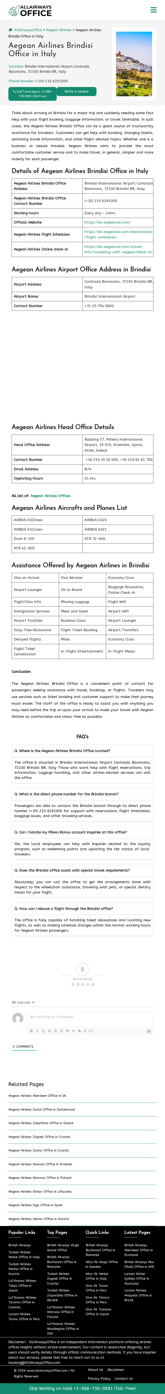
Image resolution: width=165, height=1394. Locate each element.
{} (85, 1030)
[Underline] (43, 1030)
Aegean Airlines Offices (51, 496)
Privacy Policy (99, 1379)
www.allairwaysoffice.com (47, 1370)
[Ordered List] (55, 1030)
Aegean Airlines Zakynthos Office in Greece (40, 1123)
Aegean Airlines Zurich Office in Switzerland (41, 1109)
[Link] (79, 1030)
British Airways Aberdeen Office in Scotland (138, 1250)
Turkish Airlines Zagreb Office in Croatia (59, 1278)
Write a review (77, 91)
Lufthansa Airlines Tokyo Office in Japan (22, 1285)
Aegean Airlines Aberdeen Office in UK (37, 1096)
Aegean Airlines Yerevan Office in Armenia (40, 1164)
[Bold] (31, 1030)
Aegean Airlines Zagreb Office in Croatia (39, 1137)
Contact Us (124, 1379)
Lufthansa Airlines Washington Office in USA (63, 1328)
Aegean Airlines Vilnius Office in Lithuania (40, 1192)
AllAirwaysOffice (28, 30)
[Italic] (37, 1030)
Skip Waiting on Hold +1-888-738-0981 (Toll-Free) (82, 1388)
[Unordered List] (61, 1030)
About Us (95, 1370)
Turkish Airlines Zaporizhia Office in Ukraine (62, 1295)
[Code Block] (73, 1030)
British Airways (19, 1245)
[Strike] (49, 1030)
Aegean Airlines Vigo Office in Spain (35, 1205)
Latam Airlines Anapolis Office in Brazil (138, 1295)
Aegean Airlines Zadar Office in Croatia (38, 1150)
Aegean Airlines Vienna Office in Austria (38, 1219)
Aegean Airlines (59, 30)
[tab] (154, 10)
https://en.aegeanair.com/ (107, 222)
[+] (91, 1030)
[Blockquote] (67, 1030)
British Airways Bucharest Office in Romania (61, 1262)
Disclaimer (115, 1370)
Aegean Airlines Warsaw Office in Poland (40, 1178)
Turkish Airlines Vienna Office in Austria (20, 1269)
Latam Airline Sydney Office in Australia (136, 1278)
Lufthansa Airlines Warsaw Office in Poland (61, 1312)
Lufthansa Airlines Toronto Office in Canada (22, 1302)
